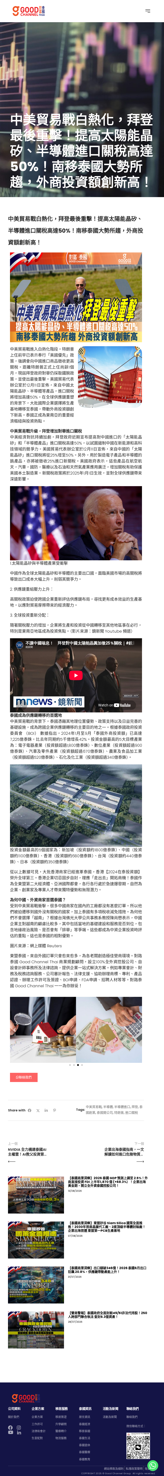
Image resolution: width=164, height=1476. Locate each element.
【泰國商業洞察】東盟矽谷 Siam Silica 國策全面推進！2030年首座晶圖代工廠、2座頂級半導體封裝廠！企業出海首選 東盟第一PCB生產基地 (107, 1227)
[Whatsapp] (152, 1465)
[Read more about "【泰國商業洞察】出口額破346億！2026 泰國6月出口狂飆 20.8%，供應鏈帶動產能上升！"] (36, 1285)
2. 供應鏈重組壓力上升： (32, 589)
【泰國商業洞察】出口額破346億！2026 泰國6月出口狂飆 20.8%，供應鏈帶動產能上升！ (107, 1270)
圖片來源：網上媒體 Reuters (36, 946)
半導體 (108, 1107)
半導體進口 (122, 1107)
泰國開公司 (105, 1112)
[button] (14, 1029)
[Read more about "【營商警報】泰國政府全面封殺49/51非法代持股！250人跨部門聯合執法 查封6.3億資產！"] (36, 1329)
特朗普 (119, 1112)
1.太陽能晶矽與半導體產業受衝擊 (39, 563)
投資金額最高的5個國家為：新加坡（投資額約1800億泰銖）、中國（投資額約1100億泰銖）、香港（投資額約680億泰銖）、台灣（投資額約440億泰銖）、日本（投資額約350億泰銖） (76, 856)
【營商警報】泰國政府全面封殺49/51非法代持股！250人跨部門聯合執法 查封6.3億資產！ (107, 1315)
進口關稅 (131, 1112)
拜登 (135, 1107)
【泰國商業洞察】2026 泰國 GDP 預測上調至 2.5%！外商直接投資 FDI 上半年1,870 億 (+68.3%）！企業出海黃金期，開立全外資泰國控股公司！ (108, 1182)
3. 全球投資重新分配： (30, 615)
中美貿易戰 (94, 1107)
